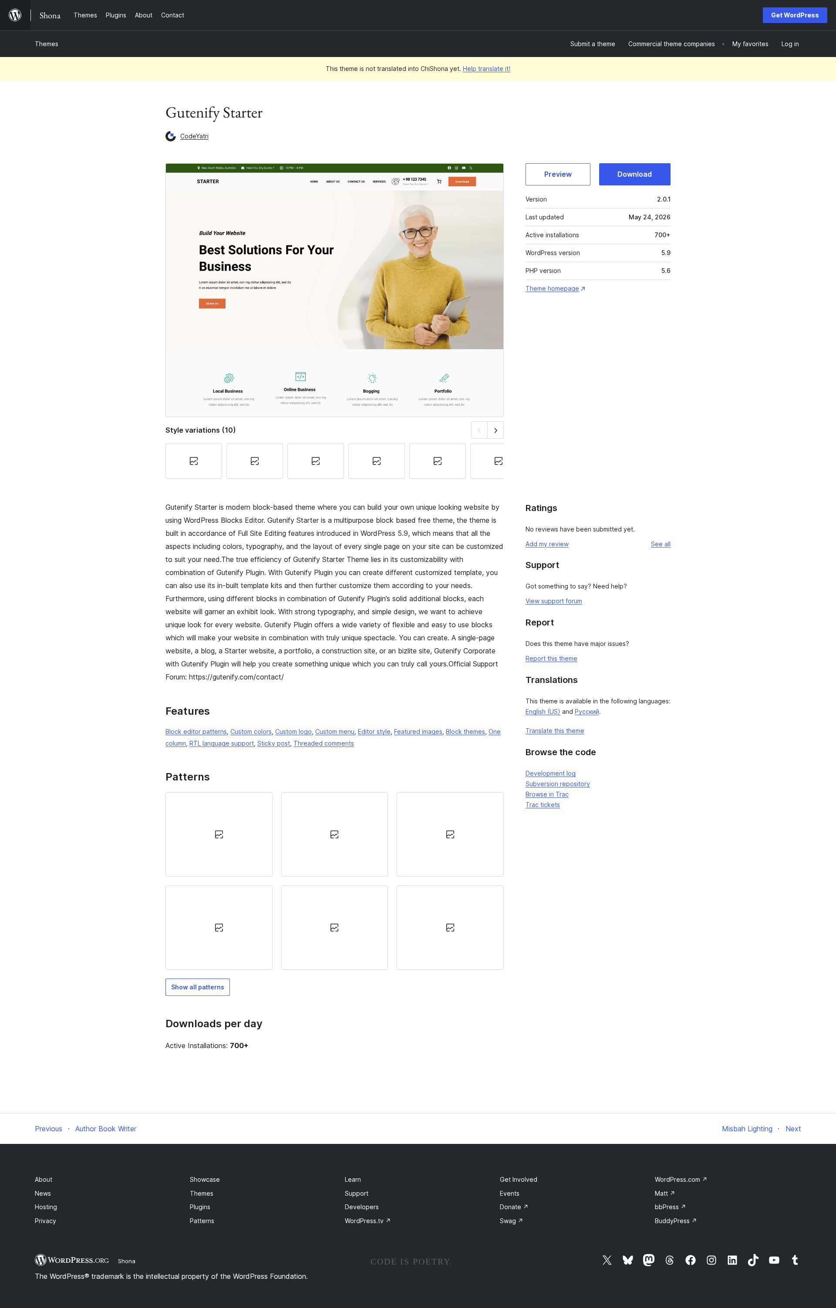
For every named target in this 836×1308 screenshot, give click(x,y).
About (43, 1179)
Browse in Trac (547, 794)
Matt (665, 1193)
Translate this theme (555, 730)
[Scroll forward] (496, 429)
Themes (46, 43)
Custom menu (334, 731)
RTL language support (221, 743)
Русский (587, 711)
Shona (126, 1261)
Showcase (205, 1179)
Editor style (374, 731)
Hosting (46, 1206)
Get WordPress (795, 15)
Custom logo (293, 731)
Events (509, 1193)
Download (634, 174)
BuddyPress (676, 1220)
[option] (219, 834)
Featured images (418, 731)
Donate (514, 1206)
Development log (551, 773)
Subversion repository (558, 783)
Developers (362, 1206)
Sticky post (273, 743)
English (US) (543, 711)
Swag (511, 1220)
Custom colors (251, 731)
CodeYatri (194, 136)
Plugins (200, 1206)
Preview (558, 174)
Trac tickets (543, 804)
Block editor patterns (196, 731)
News (43, 1193)
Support (356, 1193)
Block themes (465, 731)
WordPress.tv (368, 1220)
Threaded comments (323, 743)
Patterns (202, 1220)
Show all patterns (197, 987)
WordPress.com (681, 1179)
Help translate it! (486, 68)
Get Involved (518, 1179)
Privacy (45, 1220)
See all (661, 544)
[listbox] (334, 881)
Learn (353, 1179)
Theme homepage (552, 288)
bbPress (670, 1206)
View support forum (554, 601)
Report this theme (551, 658)
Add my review (547, 544)
